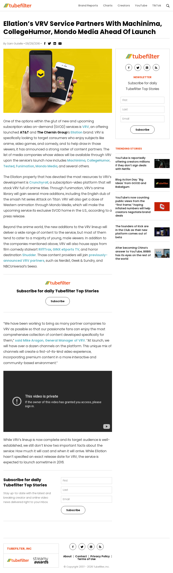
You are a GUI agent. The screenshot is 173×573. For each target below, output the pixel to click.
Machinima (76, 160)
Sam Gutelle (15, 44)
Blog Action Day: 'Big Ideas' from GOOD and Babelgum (130, 183)
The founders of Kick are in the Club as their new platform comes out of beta (132, 231)
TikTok (156, 5)
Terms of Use (86, 559)
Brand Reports (88, 5)
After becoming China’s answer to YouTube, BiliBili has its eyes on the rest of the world (133, 253)
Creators (124, 5)
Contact (81, 556)
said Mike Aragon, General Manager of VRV (50, 340)
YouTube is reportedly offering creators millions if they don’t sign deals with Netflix (132, 163)
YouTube (141, 5)
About (67, 556)
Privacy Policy (100, 556)
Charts (108, 5)
